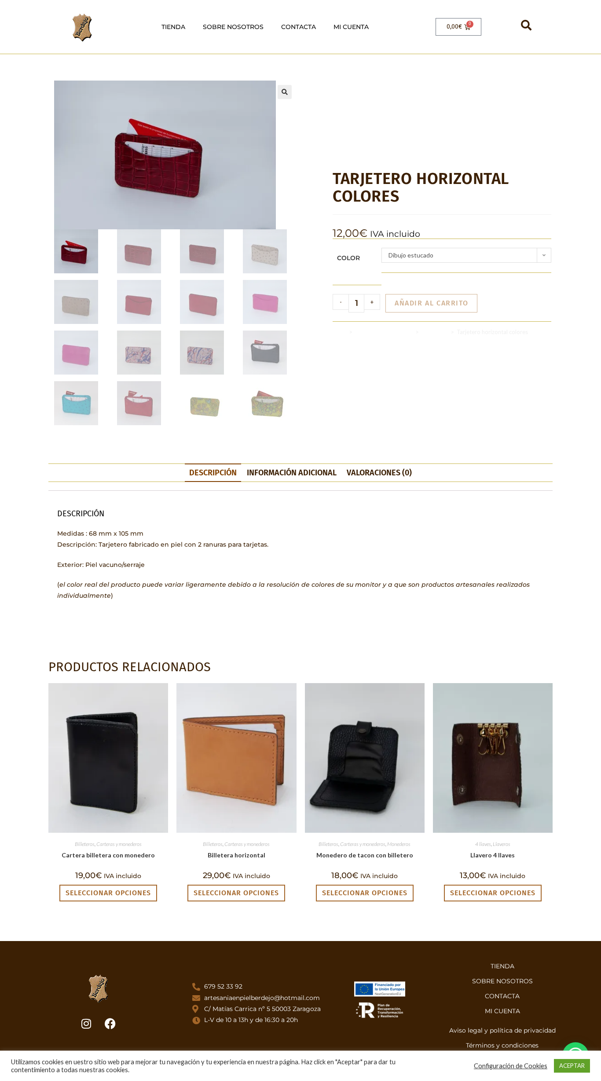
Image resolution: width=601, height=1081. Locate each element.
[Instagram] (86, 1024)
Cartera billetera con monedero (108, 855)
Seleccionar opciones (108, 893)
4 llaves (483, 844)
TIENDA (173, 27)
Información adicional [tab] (292, 473)
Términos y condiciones (502, 1045)
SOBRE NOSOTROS (233, 27)
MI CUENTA (351, 27)
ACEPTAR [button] (572, 1065)
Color (348, 258)
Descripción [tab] (213, 473)
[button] (285, 92)
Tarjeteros (434, 331)
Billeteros (85, 844)
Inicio (339, 331)
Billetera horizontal (236, 855)
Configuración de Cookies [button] (510, 1066)
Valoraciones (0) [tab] (379, 473)
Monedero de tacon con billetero (364, 855)
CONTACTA (298, 27)
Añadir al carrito (431, 303)
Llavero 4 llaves (492, 855)
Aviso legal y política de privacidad (502, 1030)
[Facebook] (110, 1024)
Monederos (398, 844)
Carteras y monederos (384, 331)
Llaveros (501, 844)
